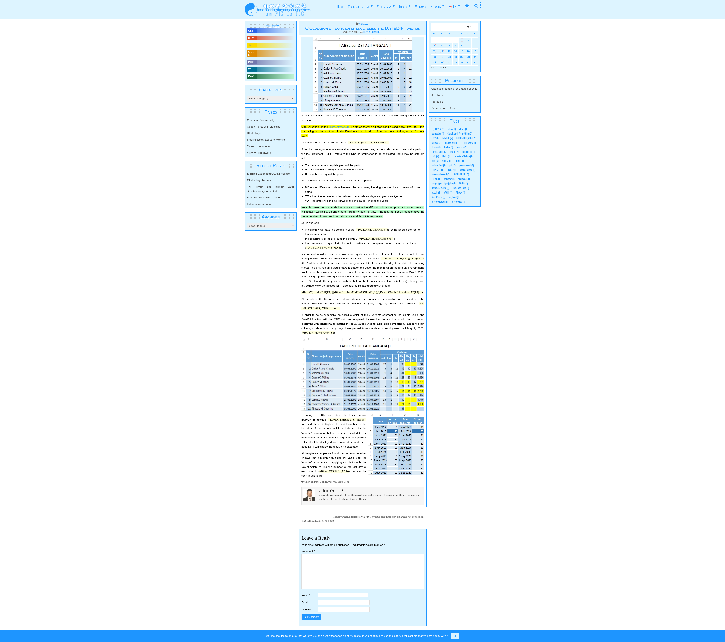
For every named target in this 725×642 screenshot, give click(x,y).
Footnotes (437, 101)
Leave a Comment (371, 32)
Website (306, 609)
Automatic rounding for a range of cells (454, 88)
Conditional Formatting (459, 133)
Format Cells (439, 151)
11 (434, 51)
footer (448, 147)
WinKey (460, 192)
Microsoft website (339, 126)
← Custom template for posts (317, 520)
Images (403, 6)
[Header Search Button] (476, 6)
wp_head (454, 197)
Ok (455, 635)
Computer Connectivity (260, 120)
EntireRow (470, 142)
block (452, 129)
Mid (435, 161)
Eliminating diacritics (259, 180)
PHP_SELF (437, 170)
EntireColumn (452, 142)
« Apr (434, 67)
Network (435, 6)
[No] (720, 636)
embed (436, 142)
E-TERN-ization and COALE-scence (268, 173)
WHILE (448, 192)
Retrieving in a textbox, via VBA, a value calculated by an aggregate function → (380, 516)
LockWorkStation (463, 156)
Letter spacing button (259, 203)
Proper (451, 170)
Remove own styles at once (263, 197)
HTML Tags (254, 133)
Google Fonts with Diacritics (263, 126)
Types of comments (258, 146)
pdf (452, 165)
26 (441, 62)
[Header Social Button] (467, 6)
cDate (463, 129)
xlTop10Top (458, 201)
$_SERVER (438, 129)
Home (340, 6)
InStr (454, 151)
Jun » (442, 67)
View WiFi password (259, 152)
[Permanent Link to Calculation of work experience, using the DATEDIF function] (362, 74)
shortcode (464, 179)
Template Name (440, 188)
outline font (439, 165)
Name (305, 594)
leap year (343, 481)
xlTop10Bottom (440, 201)
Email (305, 602)
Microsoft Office (358, 6)
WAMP (436, 192)
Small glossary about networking (266, 139)
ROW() (436, 179)
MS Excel (363, 23)
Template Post (461, 188)
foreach (461, 147)
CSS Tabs (437, 95)
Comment (308, 550)
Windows (420, 6)
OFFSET (459, 161)
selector (449, 179)
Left (435, 156)
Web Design (384, 6)
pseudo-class (467, 170)
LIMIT (446, 156)
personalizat (466, 165)
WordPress (438, 197)
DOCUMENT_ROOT (466, 138)
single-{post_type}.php (444, 183)
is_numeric (468, 151)
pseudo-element (441, 174)
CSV (435, 138)
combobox (438, 133)
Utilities (270, 26)
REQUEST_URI (461, 174)
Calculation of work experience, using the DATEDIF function (362, 28)
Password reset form (443, 108)
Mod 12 (446, 161)
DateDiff (319, 481)
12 (442, 51)
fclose (436, 147)
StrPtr (463, 183)
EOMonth (331, 481)
